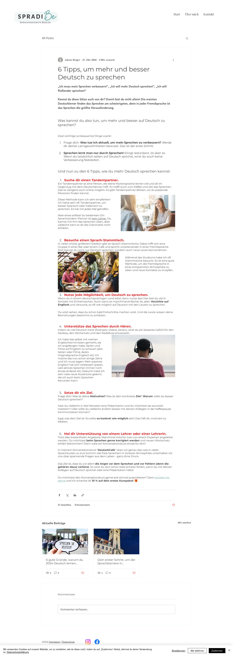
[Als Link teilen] (82, 495)
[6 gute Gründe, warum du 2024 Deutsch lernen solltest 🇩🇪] (65, 541)
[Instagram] (87, 641)
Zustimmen (217, 650)
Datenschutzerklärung (18, 652)
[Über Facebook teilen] (59, 495)
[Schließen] (229, 650)
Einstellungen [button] (178, 650)
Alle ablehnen (197, 650)
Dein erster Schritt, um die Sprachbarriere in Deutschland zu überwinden (116, 561)
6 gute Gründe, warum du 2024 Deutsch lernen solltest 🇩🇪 (64, 561)
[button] (186, 38)
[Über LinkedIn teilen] (74, 495)
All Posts (48, 38)
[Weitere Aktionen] (173, 60)
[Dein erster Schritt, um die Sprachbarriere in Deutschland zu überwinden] (116, 541)
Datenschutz (68, 641)
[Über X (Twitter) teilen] (67, 495)
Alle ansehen (184, 522)
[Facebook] (97, 641)
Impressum (54, 641)
